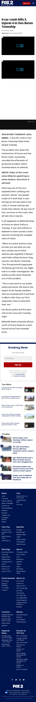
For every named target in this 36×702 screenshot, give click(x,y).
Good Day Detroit (7, 552)
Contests (4, 590)
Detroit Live (5, 506)
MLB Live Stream (22, 642)
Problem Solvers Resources (21, 603)
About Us (20, 578)
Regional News (6, 631)
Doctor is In (5, 569)
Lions (18, 557)
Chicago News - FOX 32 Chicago (7, 637)
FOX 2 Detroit (5, 30)
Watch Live (26, 3)
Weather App (20, 532)
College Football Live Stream (21, 639)
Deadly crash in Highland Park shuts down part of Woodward (22, 477)
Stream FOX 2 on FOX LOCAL (22, 497)
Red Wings (19, 569)
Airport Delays (21, 539)
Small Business (21, 622)
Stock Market (20, 619)
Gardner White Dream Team (6, 620)
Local (3, 496)
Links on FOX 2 (6, 571)
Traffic (18, 537)
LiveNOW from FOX (21, 501)
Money (19, 612)
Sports (19, 549)
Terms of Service (19, 376)
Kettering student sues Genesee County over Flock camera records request (23, 469)
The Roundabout (7, 508)
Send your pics (6, 530)
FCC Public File (21, 595)
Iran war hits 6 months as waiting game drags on (12, 388)
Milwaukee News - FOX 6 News (7, 641)
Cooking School (7, 562)
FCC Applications (21, 598)
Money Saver (6, 566)
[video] (29, 389)
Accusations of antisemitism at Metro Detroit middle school (11, 397)
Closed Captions (21, 600)
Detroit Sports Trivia (6, 537)
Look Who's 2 (6, 540)
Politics (4, 522)
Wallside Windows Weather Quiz (7, 615)
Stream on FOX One (21, 631)
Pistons (18, 564)
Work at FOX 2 (21, 586)
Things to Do (6, 515)
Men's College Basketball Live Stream (21, 655)
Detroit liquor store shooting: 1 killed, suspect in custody (23, 440)
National (4, 510)
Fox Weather (20, 542)
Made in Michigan (7, 503)
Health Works (6, 559)
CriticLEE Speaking (4, 584)
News (11, 30)
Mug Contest (6, 557)
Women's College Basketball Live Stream (22, 661)
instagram (20, 679)
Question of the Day (7, 533)
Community (20, 593)
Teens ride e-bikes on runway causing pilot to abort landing (11, 415)
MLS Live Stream (21, 669)
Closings (19, 530)
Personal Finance (22, 615)
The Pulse (5, 498)
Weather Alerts (21, 534)
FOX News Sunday (5, 518)
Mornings (6, 549)
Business (4, 513)
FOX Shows (5, 581)
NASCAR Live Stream (20, 646)
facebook (12, 679)
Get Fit (4, 564)
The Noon (5, 554)
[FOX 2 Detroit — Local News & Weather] (7, 3)
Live (18, 493)
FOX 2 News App (21, 588)
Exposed (4, 625)
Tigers (18, 566)
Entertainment (8, 578)
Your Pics (6, 527)
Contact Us (20, 583)
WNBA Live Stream (20, 666)
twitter (16, 679)
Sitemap (19, 607)
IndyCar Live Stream (20, 650)
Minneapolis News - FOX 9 (6, 645)
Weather (20, 527)
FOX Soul (19, 504)
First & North (20, 554)
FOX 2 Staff (20, 581)
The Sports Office (22, 552)
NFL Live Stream (21, 636)
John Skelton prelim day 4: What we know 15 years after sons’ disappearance (23, 460)
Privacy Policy (20, 374)
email (23, 679)
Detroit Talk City (7, 501)
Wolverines (20, 559)
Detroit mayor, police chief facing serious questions (12, 406)
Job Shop (19, 591)
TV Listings (5, 588)
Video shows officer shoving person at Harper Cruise (10, 424)
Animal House (20, 544)
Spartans (19, 562)
